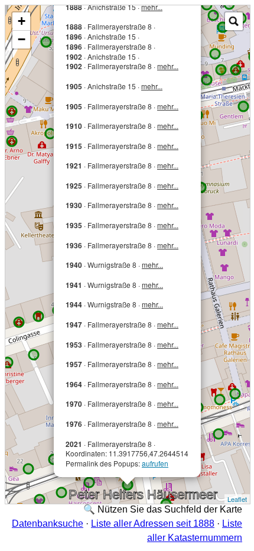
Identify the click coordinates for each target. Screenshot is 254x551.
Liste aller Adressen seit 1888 (152, 523)
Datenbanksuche (47, 523)
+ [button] (21, 21)
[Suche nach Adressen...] (234, 21)
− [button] (21, 39)
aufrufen (155, 463)
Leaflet (237, 499)
